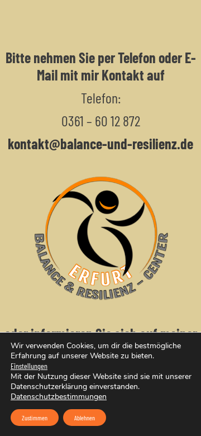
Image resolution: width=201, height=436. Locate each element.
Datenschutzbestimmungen (59, 396)
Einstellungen (29, 366)
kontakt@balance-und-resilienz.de (100, 143)
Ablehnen (84, 417)
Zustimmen (34, 417)
